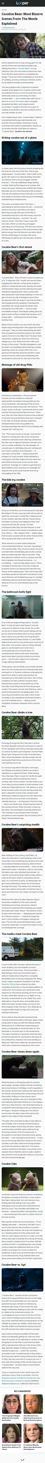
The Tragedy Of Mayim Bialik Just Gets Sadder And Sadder (11, 1418)
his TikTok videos (14, 984)
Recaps (4, 10)
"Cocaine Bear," (23, 68)
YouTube (40, 390)
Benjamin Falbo (9, 28)
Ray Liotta (37, 1211)
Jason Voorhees (17, 101)
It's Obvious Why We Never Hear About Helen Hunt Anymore (33, 1447)
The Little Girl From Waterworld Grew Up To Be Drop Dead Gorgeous (33, 1418)
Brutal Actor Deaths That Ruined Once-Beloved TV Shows (11, 1447)
